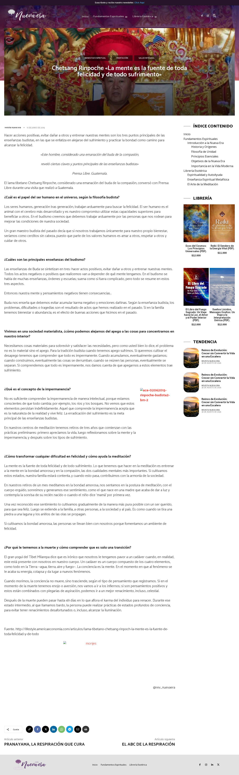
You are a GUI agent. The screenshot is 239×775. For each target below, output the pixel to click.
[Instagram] (207, 15)
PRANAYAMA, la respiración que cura (44, 744)
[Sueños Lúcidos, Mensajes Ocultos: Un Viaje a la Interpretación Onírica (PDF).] (222, 287)
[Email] (77, 729)
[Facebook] (202, 15)
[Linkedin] (53, 729)
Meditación (122, 58)
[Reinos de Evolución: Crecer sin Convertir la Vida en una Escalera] (191, 358)
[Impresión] (85, 729)
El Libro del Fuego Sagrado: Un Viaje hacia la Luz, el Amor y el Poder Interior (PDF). (196, 315)
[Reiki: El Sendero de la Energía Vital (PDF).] (222, 223)
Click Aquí (139, 2)
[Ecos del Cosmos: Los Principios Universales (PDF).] (196, 223)
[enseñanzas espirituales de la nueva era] (26, 15)
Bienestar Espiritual (95, 58)
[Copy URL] (29, 729)
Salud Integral (146, 58)
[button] (214, 16)
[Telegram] (69, 729)
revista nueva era (13, 127)
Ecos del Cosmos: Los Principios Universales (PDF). (196, 248)
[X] (45, 729)
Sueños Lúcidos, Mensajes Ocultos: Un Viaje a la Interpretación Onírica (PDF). (222, 315)
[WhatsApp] (61, 729)
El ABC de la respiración (148, 744)
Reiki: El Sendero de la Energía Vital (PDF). (222, 247)
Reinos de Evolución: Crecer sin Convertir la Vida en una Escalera (218, 353)
